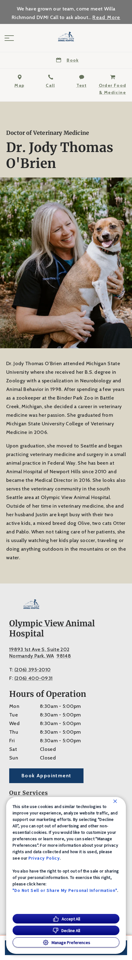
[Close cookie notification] (115, 801)
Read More (106, 17)
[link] (66, 37)
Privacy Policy (44, 858)
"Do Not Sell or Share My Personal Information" (65, 890)
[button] (9, 38)
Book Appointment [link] (46, 776)
